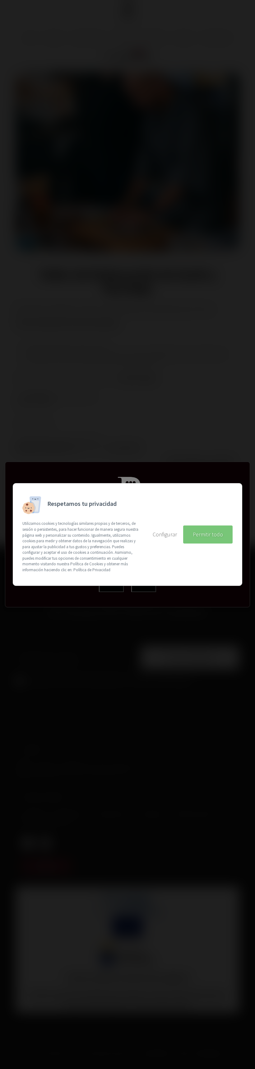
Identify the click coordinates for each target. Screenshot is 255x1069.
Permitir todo (208, 534)
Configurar (165, 534)
